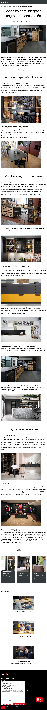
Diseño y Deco (12, 6)
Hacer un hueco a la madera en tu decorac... (38, 577)
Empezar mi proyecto (23, 642)
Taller (19, 228)
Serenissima (42, 442)
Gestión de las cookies (15, 706)
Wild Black (12, 352)
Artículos (6, 6)
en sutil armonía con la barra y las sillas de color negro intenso (18, 194)
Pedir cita (23, 667)
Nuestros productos (28, 690)
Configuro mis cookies (7, 704)
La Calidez (30, 540)
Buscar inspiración (23, 618)
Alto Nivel (38, 489)
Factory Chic (30, 445)
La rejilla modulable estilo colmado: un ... (8, 576)
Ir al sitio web (4, 680)
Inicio (2, 6)
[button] (3, 707)
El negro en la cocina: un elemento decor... (23, 576)
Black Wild (29, 439)
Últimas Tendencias (34, 270)
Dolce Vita (12, 191)
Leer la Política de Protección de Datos (8, 700)
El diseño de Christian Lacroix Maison (18, 308)
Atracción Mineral (8, 387)
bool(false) (7, 566)
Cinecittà (22, 539)
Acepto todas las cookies (19, 704)
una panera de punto (35, 87)
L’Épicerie (7, 188)
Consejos (25, 692)
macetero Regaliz (38, 189)
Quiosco (38, 534)
